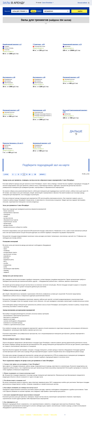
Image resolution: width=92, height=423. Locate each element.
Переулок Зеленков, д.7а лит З (13, 143)
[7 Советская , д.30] (46, 34)
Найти (80, 11)
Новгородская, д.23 (39, 110)
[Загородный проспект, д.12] (46, 133)
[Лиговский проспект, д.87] (76, 67)
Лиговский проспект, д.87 (71, 77)
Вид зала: (7, 11)
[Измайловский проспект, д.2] (16, 34)
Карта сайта (54, 414)
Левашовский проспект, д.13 (72, 44)
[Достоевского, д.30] (16, 67)
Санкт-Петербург (47, 2)
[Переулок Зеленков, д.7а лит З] (16, 133)
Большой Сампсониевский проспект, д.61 (75, 111)
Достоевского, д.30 (9, 77)
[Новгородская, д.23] (46, 100)
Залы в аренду (85, 414)
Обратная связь (37, 414)
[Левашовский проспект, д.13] (76, 34)
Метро (33, 11)
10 (29, 174)
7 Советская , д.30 (39, 44)
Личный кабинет (82, 2)
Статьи (22, 414)
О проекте (28, 414)
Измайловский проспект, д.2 (12, 44)
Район (39, 11)
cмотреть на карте (7, 51)
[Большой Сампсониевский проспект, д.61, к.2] (76, 100)
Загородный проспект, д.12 (42, 143)
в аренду (14, 3)
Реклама (46, 414)
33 (35, 174)
